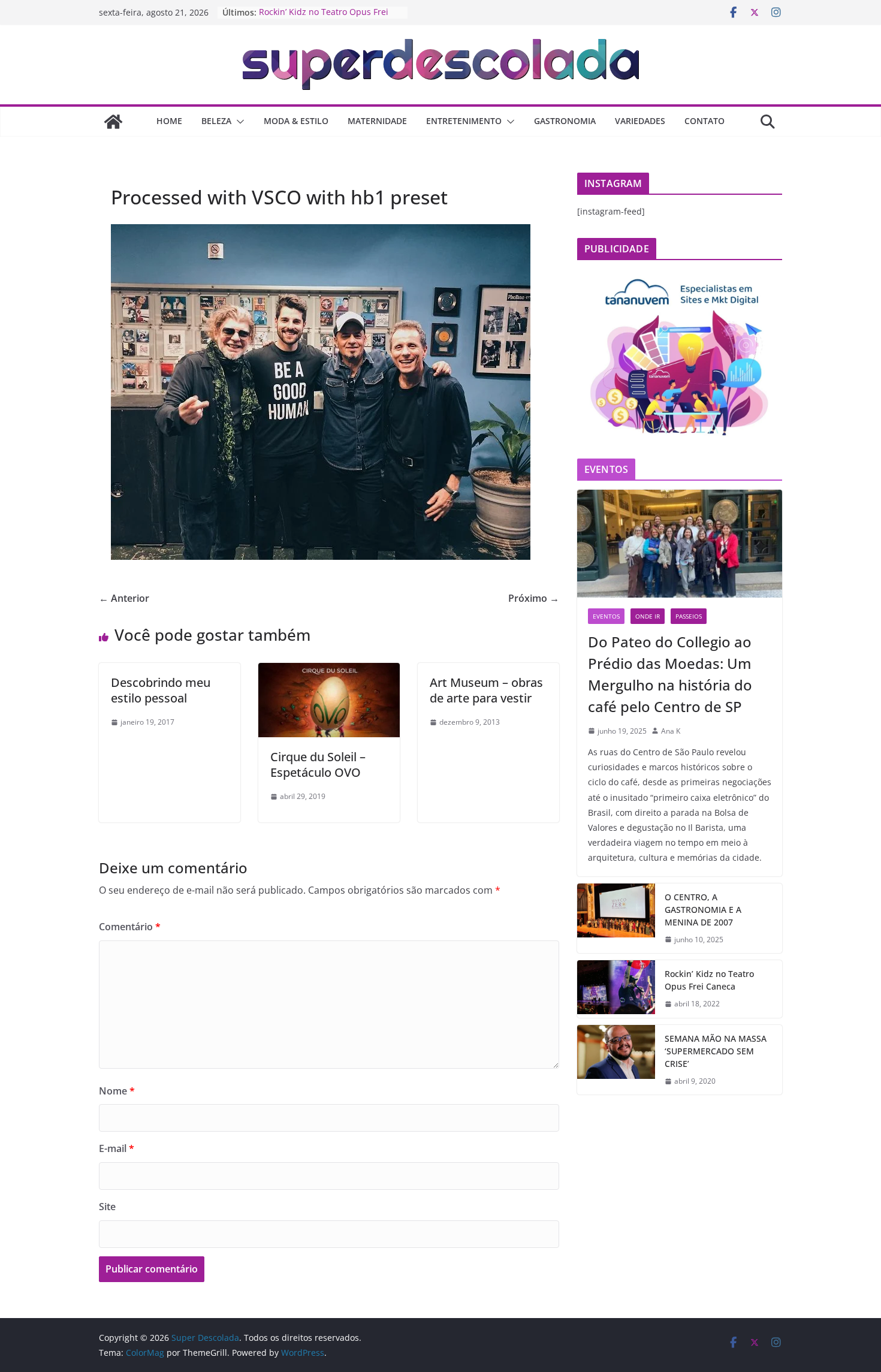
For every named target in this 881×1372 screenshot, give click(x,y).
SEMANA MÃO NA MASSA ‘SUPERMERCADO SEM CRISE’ (716, 1051)
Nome (117, 1090)
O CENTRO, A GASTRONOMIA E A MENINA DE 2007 (703, 909)
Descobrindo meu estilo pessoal (160, 690)
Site (107, 1206)
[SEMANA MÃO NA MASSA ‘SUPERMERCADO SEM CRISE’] (616, 1060)
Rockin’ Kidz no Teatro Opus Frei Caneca (709, 980)
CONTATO (704, 120)
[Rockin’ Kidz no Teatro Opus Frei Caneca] (616, 989)
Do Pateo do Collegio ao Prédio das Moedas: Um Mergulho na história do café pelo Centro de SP (670, 674)
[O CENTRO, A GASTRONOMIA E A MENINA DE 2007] (616, 918)
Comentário (130, 926)
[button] (238, 122)
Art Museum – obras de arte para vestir (486, 690)
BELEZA (216, 120)
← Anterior (124, 598)
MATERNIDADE (377, 120)
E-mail (116, 1148)
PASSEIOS (688, 616)
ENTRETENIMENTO (464, 120)
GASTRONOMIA (565, 120)
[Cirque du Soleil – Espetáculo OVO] (329, 671)
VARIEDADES (640, 120)
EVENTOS (606, 616)
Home (169, 120)
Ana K (670, 731)
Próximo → (533, 598)
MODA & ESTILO (296, 120)
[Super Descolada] (113, 121)
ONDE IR (647, 616)
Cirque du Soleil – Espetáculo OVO (318, 764)
